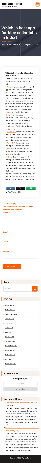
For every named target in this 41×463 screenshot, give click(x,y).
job (9, 41)
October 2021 (10, 355)
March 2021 (9, 359)
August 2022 (9, 319)
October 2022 (10, 310)
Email (5, 242)
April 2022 (9, 332)
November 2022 (11, 305)
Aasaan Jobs (11, 132)
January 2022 (10, 341)
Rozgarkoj (10, 87)
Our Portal (8, 157)
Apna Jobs (10, 148)
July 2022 (8, 323)
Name (5, 232)
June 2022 (9, 328)
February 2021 (10, 364)
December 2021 (11, 346)
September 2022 (11, 314)
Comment (7, 212)
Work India (10, 143)
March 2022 (9, 337)
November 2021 (11, 350)
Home (3, 41)
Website (6, 251)
